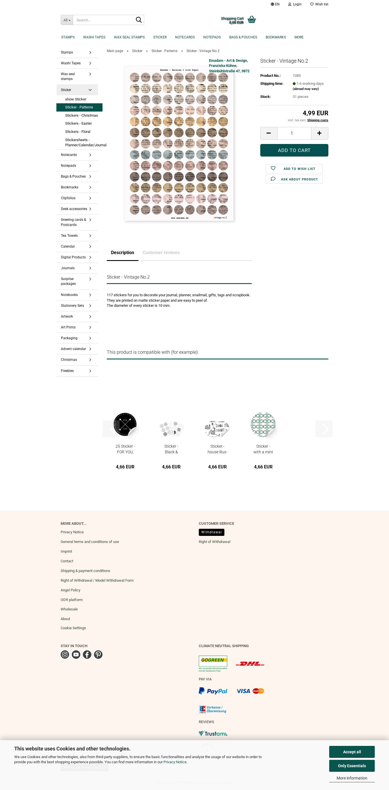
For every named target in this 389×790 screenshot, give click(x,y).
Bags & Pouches (243, 37)
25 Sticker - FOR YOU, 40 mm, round (125, 449)
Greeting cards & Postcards (73, 222)
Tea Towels (69, 236)
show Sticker (75, 99)
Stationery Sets (72, 306)
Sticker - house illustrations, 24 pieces (217, 449)
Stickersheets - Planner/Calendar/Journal (83, 142)
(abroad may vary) (306, 89)
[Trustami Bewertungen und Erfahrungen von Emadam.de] (213, 733)
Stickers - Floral (77, 131)
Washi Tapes (94, 37)
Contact (67, 561)
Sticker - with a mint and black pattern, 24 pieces (263, 449)
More (299, 37)
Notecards (185, 37)
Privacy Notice (175, 762)
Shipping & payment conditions (85, 571)
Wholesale (69, 609)
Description (122, 252)
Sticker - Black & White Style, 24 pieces (171, 449)
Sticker (160, 37)
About (65, 619)
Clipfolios (68, 198)
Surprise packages (68, 281)
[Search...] (138, 20)
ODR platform (72, 600)
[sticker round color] (179, 143)
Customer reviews (161, 252)
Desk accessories (74, 209)
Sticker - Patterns (79, 107)
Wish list (321, 4)
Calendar (68, 246)
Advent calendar (73, 349)
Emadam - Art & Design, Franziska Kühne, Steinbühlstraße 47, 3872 (229, 65)
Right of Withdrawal (214, 542)
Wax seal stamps (129, 37)
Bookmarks (276, 37)
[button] (275, 4)
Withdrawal (211, 532)
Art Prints (68, 327)
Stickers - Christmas (81, 115)
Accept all (352, 752)
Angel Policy (70, 590)
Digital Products (73, 257)
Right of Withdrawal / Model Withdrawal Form (97, 580)
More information (352, 778)
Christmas (69, 360)
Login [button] (296, 4)
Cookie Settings (73, 628)
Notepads (212, 37)
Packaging (69, 338)
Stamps (68, 37)
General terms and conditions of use (90, 542)
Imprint (66, 551)
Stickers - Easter (78, 123)
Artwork (67, 316)
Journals (68, 268)
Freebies (67, 371)
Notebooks (69, 295)
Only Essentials (352, 766)
